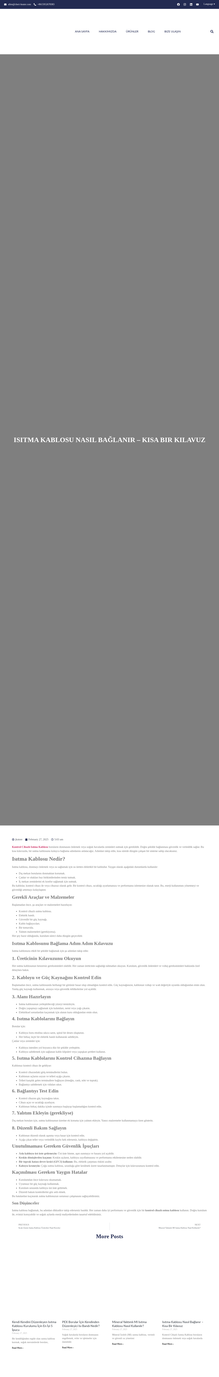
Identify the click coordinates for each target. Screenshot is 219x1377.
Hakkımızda (108, 31)
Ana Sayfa (82, 31)
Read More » (17, 1348)
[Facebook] (178, 4)
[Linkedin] (191, 4)
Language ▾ (209, 4)
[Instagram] (185, 4)
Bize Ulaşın (172, 31)
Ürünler (132, 31)
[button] (212, 31)
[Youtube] (197, 4)
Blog (151, 31)
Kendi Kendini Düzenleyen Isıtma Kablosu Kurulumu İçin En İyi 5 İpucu (34, 1326)
